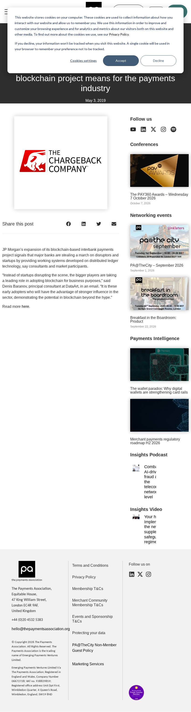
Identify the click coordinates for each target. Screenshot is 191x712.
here (25, 306)
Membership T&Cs (87, 589)
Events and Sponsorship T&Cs (92, 619)
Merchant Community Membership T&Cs (89, 602)
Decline (158, 61)
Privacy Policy (118, 34)
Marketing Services (88, 664)
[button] (68, 224)
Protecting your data (88, 633)
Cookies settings (83, 61)
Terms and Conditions (90, 565)
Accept (121, 61)
